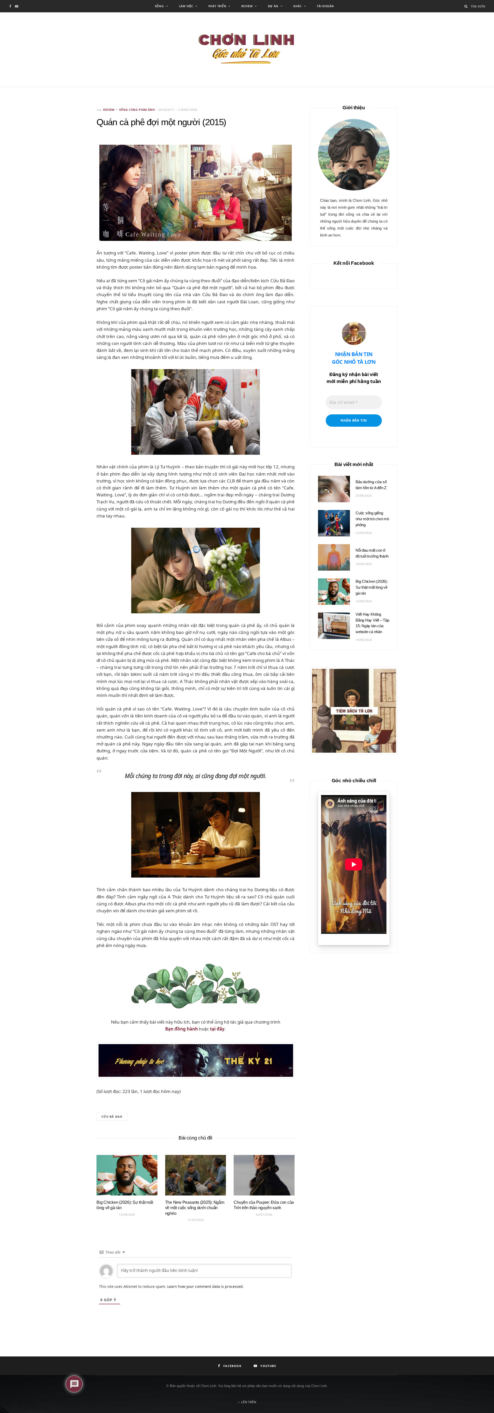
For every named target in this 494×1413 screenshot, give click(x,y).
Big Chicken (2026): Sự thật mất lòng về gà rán (372, 587)
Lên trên (248, 1402)
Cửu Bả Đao (111, 1116)
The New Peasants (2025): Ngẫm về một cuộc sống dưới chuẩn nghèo (194, 1208)
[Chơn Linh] (247, 49)
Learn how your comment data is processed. (205, 1286)
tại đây (217, 1029)
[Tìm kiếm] (466, 6)
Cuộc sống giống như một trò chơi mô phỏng (372, 519)
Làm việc (186, 6)
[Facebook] (72, 157)
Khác (297, 6)
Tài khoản (325, 6)
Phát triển (217, 6)
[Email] (72, 170)
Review (247, 6)
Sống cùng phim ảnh (137, 110)
